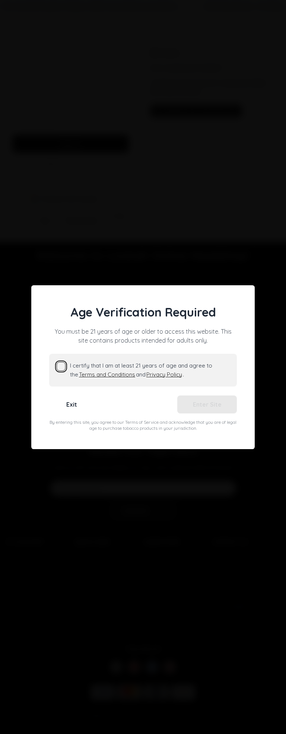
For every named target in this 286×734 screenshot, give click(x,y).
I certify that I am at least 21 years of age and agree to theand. (141, 370)
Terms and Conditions (107, 374)
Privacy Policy (164, 374)
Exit (71, 404)
